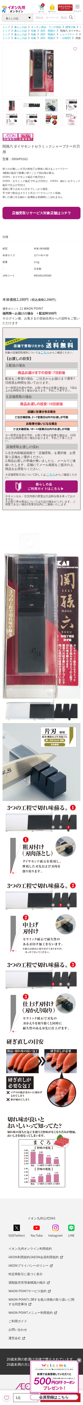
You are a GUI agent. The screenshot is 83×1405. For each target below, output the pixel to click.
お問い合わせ (17, 1329)
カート (41, 11)
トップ (6, 27)
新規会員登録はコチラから (65, 7)
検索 (71, 18)
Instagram (55, 1235)
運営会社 (14, 1338)
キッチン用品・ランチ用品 (46, 27)
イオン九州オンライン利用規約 (30, 1248)
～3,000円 (65, 38)
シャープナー (67, 34)
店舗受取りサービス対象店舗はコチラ (41, 213)
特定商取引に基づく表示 (25, 1274)
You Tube (36, 1235)
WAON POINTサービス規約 (27, 1290)
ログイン (52, 11)
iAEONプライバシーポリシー (28, 1265)
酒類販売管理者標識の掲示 (27, 1282)
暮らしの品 (20, 27)
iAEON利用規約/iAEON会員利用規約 (33, 1257)
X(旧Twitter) (16, 1235)
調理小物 (70, 27)
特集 (33, 30)
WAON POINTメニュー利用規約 (30, 1312)
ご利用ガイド (17, 1321)
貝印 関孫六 (47, 30)
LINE (71, 1235)
